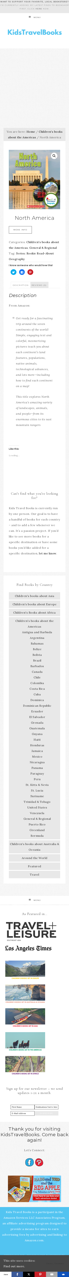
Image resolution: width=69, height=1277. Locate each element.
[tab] (21, 285)
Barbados (37, 666)
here (39, 9)
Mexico (37, 756)
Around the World (34, 858)
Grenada (37, 722)
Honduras (37, 745)
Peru (37, 779)
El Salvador (37, 717)
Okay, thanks (55, 1264)
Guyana (37, 734)
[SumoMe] (63, 1274)
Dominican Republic (37, 705)
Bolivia (37, 655)
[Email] (52, 1274)
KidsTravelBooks (35, 33)
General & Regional (43, 247)
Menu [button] (37, 17)
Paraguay (37, 773)
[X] (28, 1274)
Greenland (37, 830)
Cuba (37, 694)
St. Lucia (37, 790)
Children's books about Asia (34, 596)
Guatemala (37, 728)
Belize (37, 649)
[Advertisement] (34, 84)
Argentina (37, 638)
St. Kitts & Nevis (37, 785)
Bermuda (37, 835)
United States (37, 807)
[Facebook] (17, 1274)
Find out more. (14, 1266)
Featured (34, 866)
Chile (37, 677)
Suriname (37, 796)
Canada (37, 671)
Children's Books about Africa (34, 612)
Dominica (37, 700)
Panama (37, 768)
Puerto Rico (37, 824)
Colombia (37, 683)
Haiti (37, 739)
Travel (34, 874)
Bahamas (37, 643)
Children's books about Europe (35, 604)
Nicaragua (37, 762)
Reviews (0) (39, 285)
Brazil (37, 660)
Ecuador (37, 711)
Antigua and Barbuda (37, 632)
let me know (47, 553)
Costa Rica (37, 688)
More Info (20, 230)
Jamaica (37, 751)
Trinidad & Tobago (37, 802)
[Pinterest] (40, 1274)
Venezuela (37, 813)
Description (21, 285)
